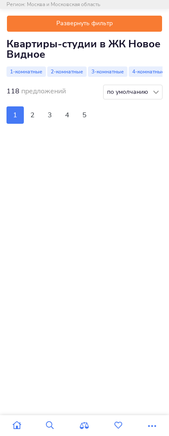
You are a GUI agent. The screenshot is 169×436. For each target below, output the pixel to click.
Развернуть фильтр (84, 23)
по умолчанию (128, 92)
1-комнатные (26, 71)
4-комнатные (148, 71)
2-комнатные (67, 71)
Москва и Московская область (63, 4)
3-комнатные (107, 71)
